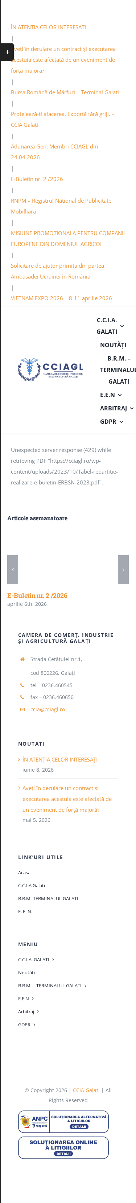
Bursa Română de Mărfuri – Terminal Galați (65, 92)
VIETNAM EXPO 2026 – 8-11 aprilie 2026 (61, 298)
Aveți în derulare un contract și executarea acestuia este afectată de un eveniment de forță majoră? (63, 59)
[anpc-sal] (63, 1113)
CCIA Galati (86, 1090)
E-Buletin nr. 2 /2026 (37, 178)
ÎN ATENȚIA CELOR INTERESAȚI (48, 27)
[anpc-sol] (63, 1139)
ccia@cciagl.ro (47, 709)
